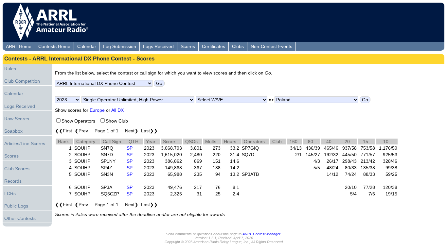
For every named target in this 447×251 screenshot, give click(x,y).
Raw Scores (16, 118)
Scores (188, 46)
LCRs (10, 193)
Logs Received (158, 46)
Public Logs (16, 206)
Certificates (213, 46)
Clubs (238, 46)
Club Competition (22, 81)
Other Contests (20, 218)
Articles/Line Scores (24, 143)
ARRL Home (18, 46)
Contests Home (54, 46)
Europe (97, 110)
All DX (117, 110)
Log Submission (119, 46)
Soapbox (13, 131)
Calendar (86, 46)
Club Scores (16, 168)
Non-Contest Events (271, 46)
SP (130, 148)
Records (13, 181)
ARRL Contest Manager (261, 234)
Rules (10, 68)
